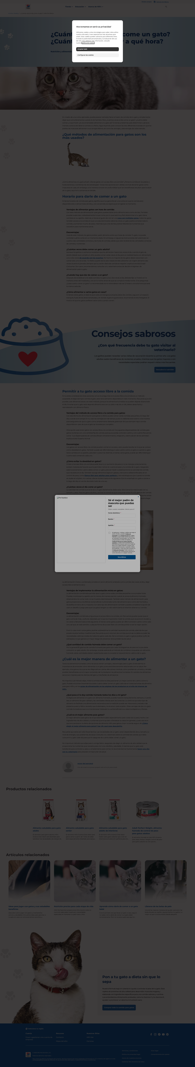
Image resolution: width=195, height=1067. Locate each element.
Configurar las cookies (85, 55)
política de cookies (88, 43)
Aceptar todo (82, 49)
